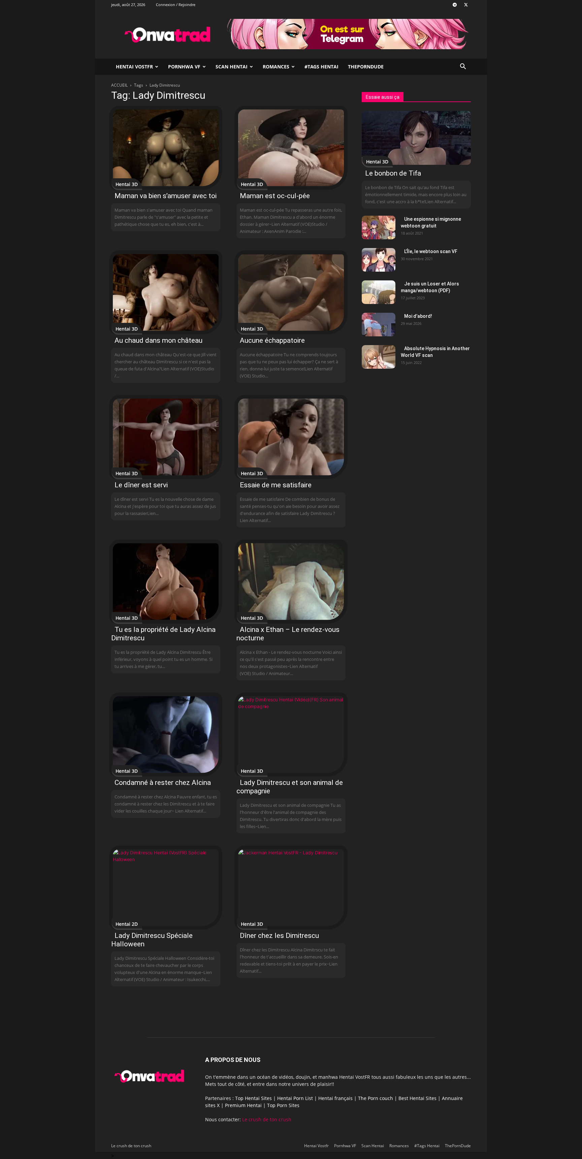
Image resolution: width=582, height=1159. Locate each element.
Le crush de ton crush (266, 1119)
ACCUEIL (119, 85)
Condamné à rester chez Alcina (163, 783)
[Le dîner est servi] (165, 437)
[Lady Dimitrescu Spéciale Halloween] (165, 887)
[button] (463, 67)
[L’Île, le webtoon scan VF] (378, 260)
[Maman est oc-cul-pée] (291, 147)
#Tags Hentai (321, 66)
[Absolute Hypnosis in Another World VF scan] (378, 357)
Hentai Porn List (295, 1098)
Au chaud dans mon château (158, 340)
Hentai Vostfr (134, 66)
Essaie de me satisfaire (276, 485)
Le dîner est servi (141, 485)
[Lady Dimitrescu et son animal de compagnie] (291, 734)
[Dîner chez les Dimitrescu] (291, 887)
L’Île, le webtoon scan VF (430, 251)
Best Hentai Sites (417, 1098)
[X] (466, 4)
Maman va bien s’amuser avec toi (166, 196)
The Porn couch (375, 1098)
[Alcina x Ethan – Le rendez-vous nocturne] (291, 581)
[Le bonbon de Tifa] (416, 138)
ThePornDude (366, 66)
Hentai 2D (127, 924)
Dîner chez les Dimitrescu (279, 936)
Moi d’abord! (418, 316)
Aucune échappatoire (272, 340)
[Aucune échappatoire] (291, 292)
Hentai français (335, 1098)
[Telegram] (455, 4)
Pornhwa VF (184, 66)
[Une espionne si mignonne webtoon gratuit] (378, 227)
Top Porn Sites (283, 1105)
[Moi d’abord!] (378, 324)
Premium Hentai (243, 1105)
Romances (276, 66)
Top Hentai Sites (253, 1098)
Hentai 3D (127, 184)
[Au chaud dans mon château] (165, 292)
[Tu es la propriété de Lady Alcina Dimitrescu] (165, 581)
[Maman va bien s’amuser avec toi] (165, 147)
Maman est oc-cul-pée (275, 196)
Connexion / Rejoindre (175, 4)
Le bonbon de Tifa (393, 173)
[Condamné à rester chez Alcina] (165, 734)
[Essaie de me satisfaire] (291, 437)
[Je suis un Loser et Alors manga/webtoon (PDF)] (378, 292)
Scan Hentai (232, 66)
